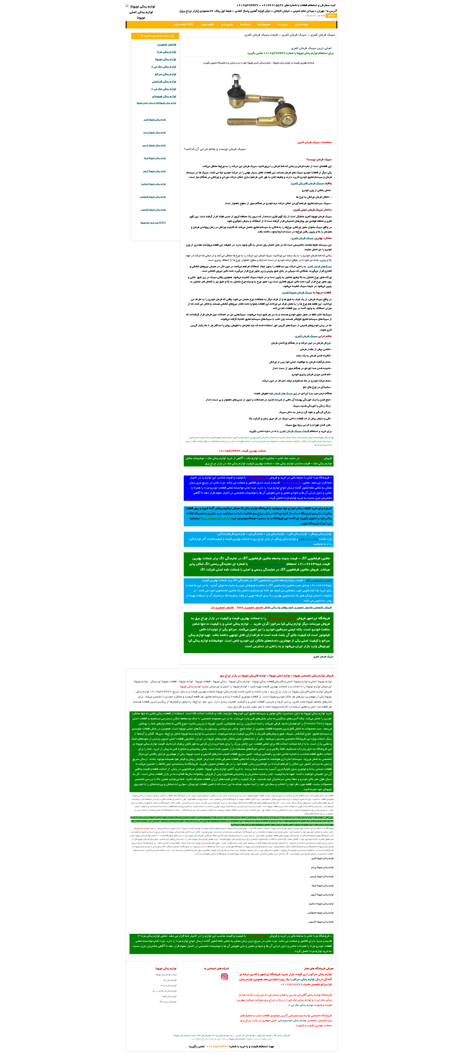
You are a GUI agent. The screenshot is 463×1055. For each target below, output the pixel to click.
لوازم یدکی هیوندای (164, 96)
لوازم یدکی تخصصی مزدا (215, 518)
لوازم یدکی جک (311, 458)
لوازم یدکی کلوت (169, 996)
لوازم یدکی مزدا (166, 52)
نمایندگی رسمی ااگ (168, 1002)
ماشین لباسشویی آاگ (319, 580)
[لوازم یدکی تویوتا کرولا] (171, 158)
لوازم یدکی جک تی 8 (163, 67)
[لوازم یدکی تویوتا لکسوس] (171, 210)
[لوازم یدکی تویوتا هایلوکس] (171, 197)
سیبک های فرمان (283, 393)
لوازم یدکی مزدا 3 (258, 477)
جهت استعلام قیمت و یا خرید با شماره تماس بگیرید (231, 1046)
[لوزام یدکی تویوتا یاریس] (171, 145)
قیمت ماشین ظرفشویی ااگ (267, 564)
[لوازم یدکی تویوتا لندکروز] (171, 184)
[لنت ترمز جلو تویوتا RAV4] (171, 223)
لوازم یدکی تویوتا (326, 437)
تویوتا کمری (289, 292)
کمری (298, 336)
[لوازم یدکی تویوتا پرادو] (171, 132)
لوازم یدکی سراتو (165, 74)
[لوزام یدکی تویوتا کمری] (171, 120)
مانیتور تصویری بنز (222, 607)
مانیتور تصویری (167, 44)
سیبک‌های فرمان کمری (319, 266)
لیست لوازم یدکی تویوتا (166, 975)
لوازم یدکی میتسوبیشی (292, 1020)
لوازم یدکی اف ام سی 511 (165, 991)
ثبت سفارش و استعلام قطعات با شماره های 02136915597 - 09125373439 (286, 5)
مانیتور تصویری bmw (250, 607)
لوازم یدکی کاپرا (308, 539)
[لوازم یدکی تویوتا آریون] (171, 171)
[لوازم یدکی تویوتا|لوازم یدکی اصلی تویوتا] (132, 24)
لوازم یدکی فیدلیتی (164, 81)
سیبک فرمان (304, 292)
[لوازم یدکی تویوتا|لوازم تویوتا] (141, 12)
